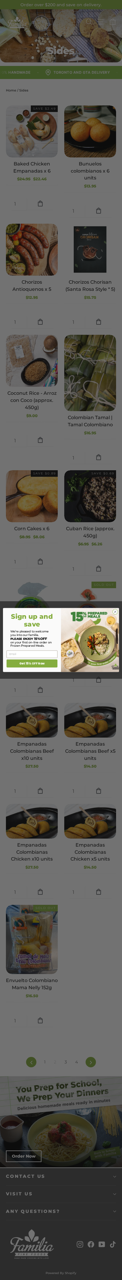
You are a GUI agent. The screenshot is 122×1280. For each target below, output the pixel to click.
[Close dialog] (115, 612)
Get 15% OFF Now (32, 663)
